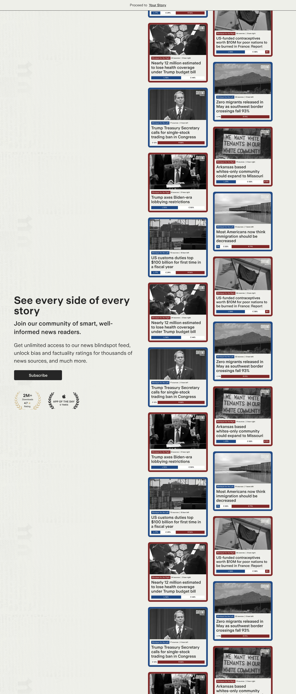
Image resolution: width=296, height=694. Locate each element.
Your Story (157, 5)
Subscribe (38, 375)
